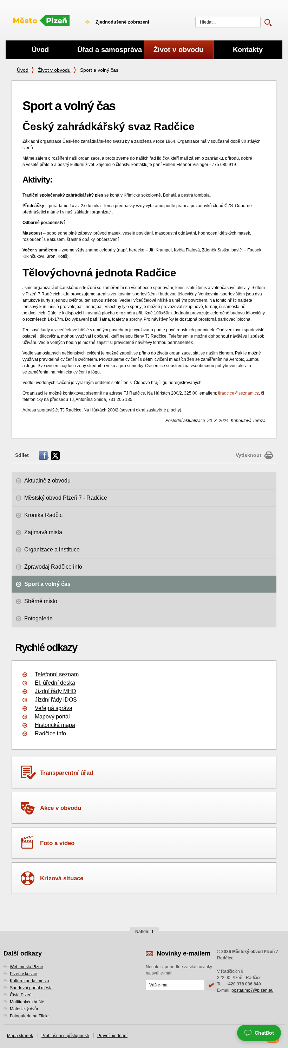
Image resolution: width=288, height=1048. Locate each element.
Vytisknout (248, 455)
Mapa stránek (20, 1035)
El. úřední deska (55, 683)
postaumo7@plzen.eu (252, 990)
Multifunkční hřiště (27, 1001)
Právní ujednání (112, 1035)
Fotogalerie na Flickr (29, 1016)
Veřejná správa (53, 708)
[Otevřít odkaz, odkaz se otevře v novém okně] (44, 455)
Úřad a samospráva (109, 49)
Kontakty (248, 49)
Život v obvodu (54, 70)
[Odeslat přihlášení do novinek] (211, 985)
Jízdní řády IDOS (56, 700)
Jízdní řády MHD (55, 691)
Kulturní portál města (29, 980)
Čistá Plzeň (21, 994)
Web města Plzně (26, 966)
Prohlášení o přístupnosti (65, 1035)
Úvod (22, 70)
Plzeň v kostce (23, 973)
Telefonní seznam (57, 674)
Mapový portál (52, 717)
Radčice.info (50, 733)
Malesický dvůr (24, 1009)
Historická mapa (55, 725)
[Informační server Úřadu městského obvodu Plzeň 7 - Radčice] (41, 21)
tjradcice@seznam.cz (238, 393)
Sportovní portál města (31, 987)
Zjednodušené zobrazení (122, 22)
